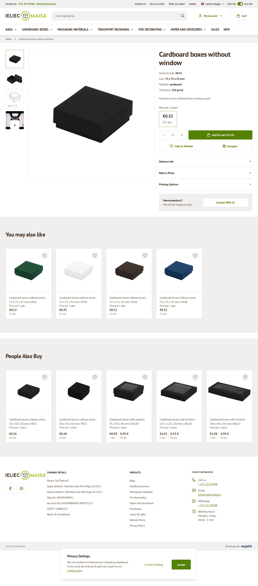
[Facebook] (10, 488)
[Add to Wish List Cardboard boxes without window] (44, 255)
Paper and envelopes (186, 29)
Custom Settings (153, 564)
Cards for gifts (137, 514)
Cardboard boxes (35, 29)
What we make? (177, 3)
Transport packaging (113, 29)
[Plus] (181, 135)
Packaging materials (73, 29)
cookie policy (74, 570)
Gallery (192, 3)
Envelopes (136, 508)
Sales (215, 29)
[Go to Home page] (26, 15)
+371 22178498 (26, 3)
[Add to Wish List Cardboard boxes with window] (145, 377)
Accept (181, 564)
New (227, 29)
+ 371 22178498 (208, 484)
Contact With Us (225, 202)
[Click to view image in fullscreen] (91, 113)
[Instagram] (21, 488)
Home (9, 39)
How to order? (157, 3)
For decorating (150, 29)
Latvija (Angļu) (213, 3)
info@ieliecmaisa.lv (46, 3)
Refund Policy (137, 520)
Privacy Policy (137, 525)
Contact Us (140, 3)
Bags (9, 29)
